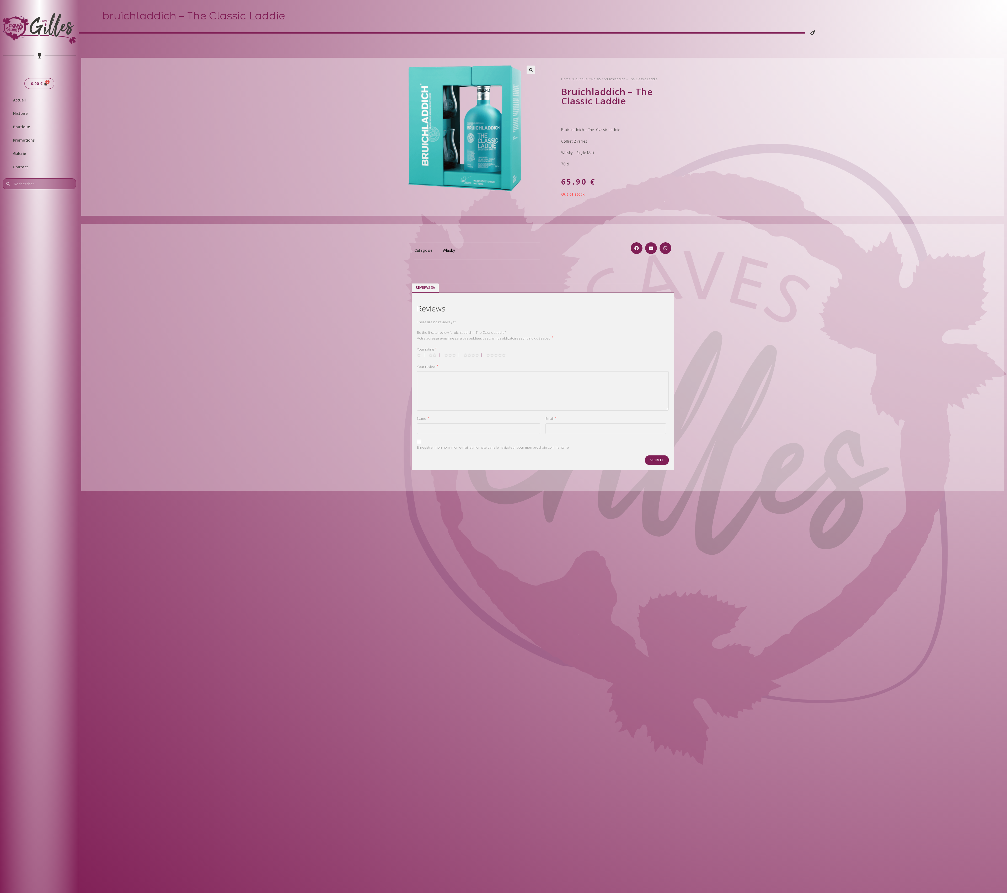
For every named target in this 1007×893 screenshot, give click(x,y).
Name (423, 418)
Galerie (19, 153)
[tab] (425, 287)
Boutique (21, 126)
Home (566, 79)
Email (550, 418)
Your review (427, 366)
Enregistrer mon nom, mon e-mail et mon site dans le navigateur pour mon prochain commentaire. (493, 447)
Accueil (19, 100)
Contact (20, 166)
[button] (636, 248)
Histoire (20, 113)
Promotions (24, 140)
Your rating (427, 349)
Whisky (595, 79)
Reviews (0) (425, 287)
